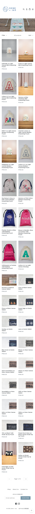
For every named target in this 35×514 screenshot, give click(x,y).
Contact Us (24, 489)
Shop (9, 489)
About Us (16, 489)
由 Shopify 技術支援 (24, 508)
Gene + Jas (14, 508)
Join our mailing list (17, 494)
